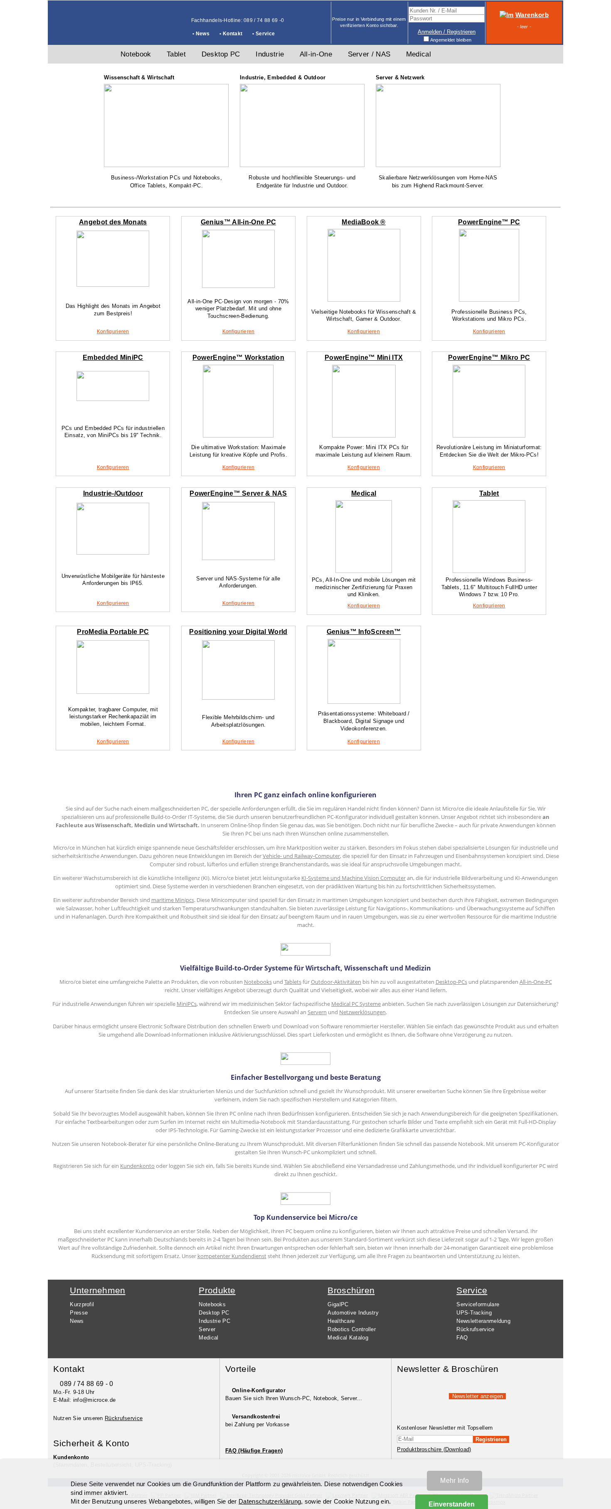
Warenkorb (532, 15)
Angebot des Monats (113, 222)
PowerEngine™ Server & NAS (238, 493)
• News (200, 34)
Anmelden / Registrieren (446, 32)
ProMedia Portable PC (113, 631)
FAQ (462, 1338)
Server (207, 1329)
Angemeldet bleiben (450, 39)
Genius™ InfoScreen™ (364, 631)
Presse (79, 1313)
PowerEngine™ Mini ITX (364, 357)
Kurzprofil (82, 1304)
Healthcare (341, 1321)
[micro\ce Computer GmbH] (79, 31)
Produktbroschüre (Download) (434, 1449)
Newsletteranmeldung (483, 1321)
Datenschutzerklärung (270, 1501)
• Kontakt (230, 34)
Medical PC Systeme (356, 1004)
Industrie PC (214, 1321)
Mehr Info (454, 1480)
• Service (263, 34)
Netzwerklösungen (362, 1012)
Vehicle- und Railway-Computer (301, 856)
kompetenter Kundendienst (231, 1256)
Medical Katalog (348, 1338)
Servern (317, 1012)
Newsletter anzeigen (477, 1396)
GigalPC (338, 1304)
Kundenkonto (137, 1166)
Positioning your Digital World (238, 631)
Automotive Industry (353, 1313)
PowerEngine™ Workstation (238, 357)
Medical (363, 493)
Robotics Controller (352, 1329)
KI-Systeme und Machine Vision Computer (353, 878)
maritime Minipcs (172, 900)
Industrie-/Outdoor (113, 493)
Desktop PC (214, 1313)
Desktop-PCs (451, 982)
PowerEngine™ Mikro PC (489, 357)
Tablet (489, 493)
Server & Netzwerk (400, 77)
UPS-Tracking (474, 1313)
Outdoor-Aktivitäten (336, 982)
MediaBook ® (363, 222)
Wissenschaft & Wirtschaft (139, 77)
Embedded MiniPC (113, 357)
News (77, 1321)
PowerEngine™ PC (489, 222)
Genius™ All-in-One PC (238, 222)
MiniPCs (187, 1004)
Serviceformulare (477, 1304)
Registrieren (491, 1439)
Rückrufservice (475, 1329)
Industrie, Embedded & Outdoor (283, 77)
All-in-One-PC (536, 982)
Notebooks (258, 982)
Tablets (292, 982)
